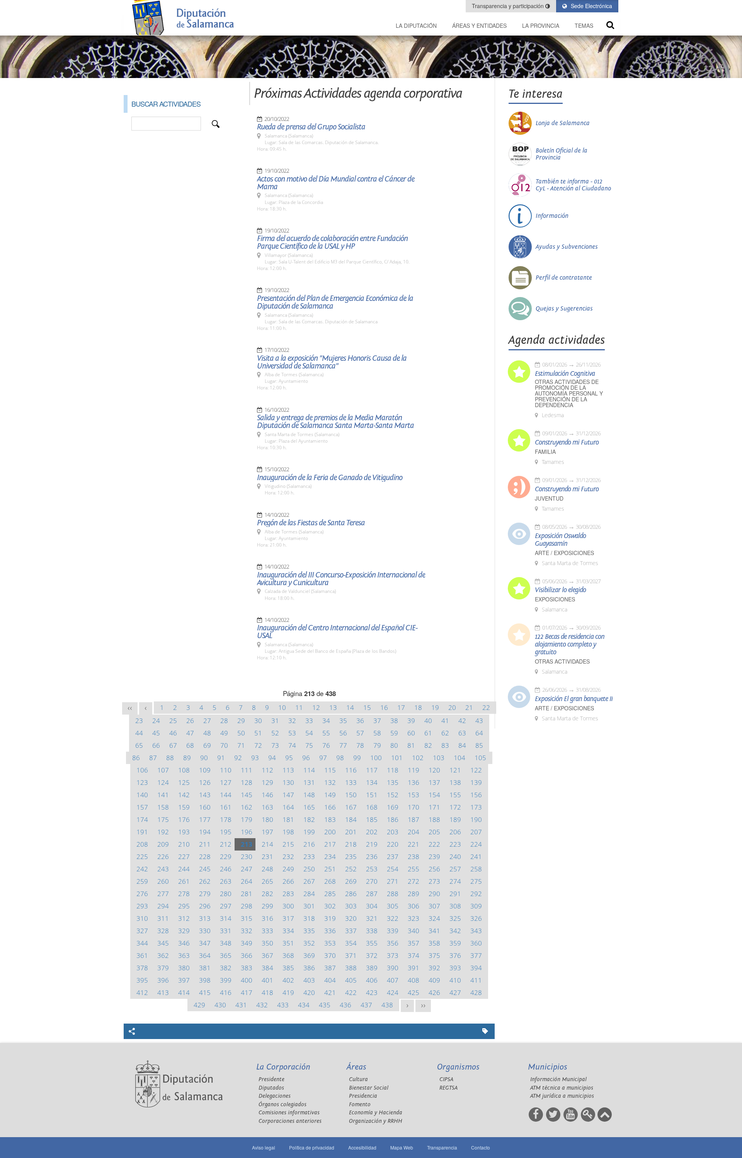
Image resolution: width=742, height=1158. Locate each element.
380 (184, 967)
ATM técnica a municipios (561, 1088)
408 (413, 980)
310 (142, 918)
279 (205, 893)
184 (351, 819)
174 (142, 819)
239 (434, 856)
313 (205, 918)
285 (330, 893)
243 (163, 868)
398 (205, 980)
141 (163, 794)
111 (246, 770)
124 (163, 782)
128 (246, 782)
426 (434, 992)
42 (462, 720)
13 (333, 707)
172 (455, 807)
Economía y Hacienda (375, 1112)
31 (275, 720)
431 (241, 1004)
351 (288, 943)
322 (392, 918)
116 (351, 770)
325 (455, 918)
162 (246, 807)
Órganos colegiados (282, 1104)
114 (309, 770)
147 (288, 794)
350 (267, 943)
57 (360, 732)
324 (434, 918)
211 (205, 844)
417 (246, 992)
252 (351, 868)
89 (187, 757)
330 (205, 930)
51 (258, 732)
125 (184, 782)
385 (288, 967)
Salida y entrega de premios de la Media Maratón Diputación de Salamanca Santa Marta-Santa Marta (335, 422)
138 (455, 782)
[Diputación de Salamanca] (185, 17)
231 (267, 856)
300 (288, 906)
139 (476, 782)
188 (434, 819)
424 (392, 992)
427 (455, 992)
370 (330, 955)
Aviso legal (263, 1147)
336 (330, 930)
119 (413, 770)
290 (434, 893)
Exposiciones (555, 599)
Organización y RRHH (375, 1121)
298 (246, 906)
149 (330, 794)
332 (246, 930)
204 (413, 831)
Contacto (480, 1147)
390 (392, 967)
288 (392, 893)
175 (163, 819)
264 (246, 881)
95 (289, 757)
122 (476, 770)
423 (372, 992)
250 (309, 868)
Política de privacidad (311, 1147)
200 (330, 831)
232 (288, 856)
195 (225, 831)
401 (267, 980)
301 (309, 906)
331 (225, 930)
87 (153, 757)
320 (351, 918)
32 (292, 720)
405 (351, 980)
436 (345, 1004)
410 (455, 980)
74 (292, 745)
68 (190, 745)
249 (288, 868)
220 (392, 844)
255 (413, 868)
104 (459, 757)
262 (205, 881)
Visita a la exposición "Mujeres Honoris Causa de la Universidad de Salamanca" (332, 362)
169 (392, 807)
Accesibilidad (362, 1147)
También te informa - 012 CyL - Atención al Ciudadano (573, 185)
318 (309, 918)
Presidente (271, 1079)
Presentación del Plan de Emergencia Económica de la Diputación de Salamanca (335, 302)
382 (225, 967)
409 (434, 980)
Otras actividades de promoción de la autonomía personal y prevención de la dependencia (569, 393)
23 (139, 720)
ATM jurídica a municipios (562, 1096)
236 (372, 856)
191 (142, 831)
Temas (584, 25)
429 (199, 1004)
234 (330, 856)
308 (455, 906)
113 (288, 770)
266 (288, 881)
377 (476, 955)
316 (267, 918)
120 (434, 770)
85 (479, 745)
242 (142, 868)
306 (413, 906)
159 (184, 807)
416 (225, 992)
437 (366, 1004)
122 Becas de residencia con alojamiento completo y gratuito (569, 644)
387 (330, 967)
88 (170, 757)
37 (377, 720)
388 (351, 967)
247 (246, 868)
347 (205, 943)
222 (434, 844)
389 (372, 967)
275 (476, 881)
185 (372, 819)
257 (455, 868)
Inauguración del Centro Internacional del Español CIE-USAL (337, 632)
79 (377, 745)
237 (392, 856)
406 (372, 980)
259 (142, 881)
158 (163, 807)
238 (413, 856)
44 (139, 732)
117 (372, 770)
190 (476, 819)
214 (267, 844)
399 (225, 980)
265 (267, 881)
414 (184, 992)
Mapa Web (401, 1147)
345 (163, 943)
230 (246, 856)
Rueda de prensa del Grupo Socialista (311, 127)
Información (552, 215)
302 (330, 906)
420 (309, 992)
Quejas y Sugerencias (564, 308)
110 (225, 770)
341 (434, 930)
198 (288, 831)
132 (330, 782)
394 (476, 967)
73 (275, 745)
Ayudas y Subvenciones (567, 246)
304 (372, 906)
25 (173, 720)
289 (413, 893)
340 (413, 930)
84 (462, 745)
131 (309, 782)
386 (309, 967)
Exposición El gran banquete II (574, 699)
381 (205, 967)
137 (434, 782)
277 (163, 893)
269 (351, 881)
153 (413, 794)
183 (330, 819)
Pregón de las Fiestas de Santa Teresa (311, 523)
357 (413, 943)
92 (238, 757)
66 (156, 745)
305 (392, 906)
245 (205, 868)
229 (225, 856)
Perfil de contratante (564, 277)
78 (360, 745)
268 (330, 881)
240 (455, 856)
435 (324, 1004)
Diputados (271, 1088)
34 (326, 720)
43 (479, 720)
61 (428, 732)
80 (394, 745)
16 (384, 707)
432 (262, 1004)
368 (288, 955)
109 (205, 770)
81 (411, 745)
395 (142, 980)
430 (220, 1004)
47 (190, 732)
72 (258, 745)
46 (173, 732)
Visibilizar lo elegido (560, 590)
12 (316, 707)
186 (392, 819)
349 (246, 943)
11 (299, 707)
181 (288, 819)
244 (184, 868)
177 (205, 819)
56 (343, 732)
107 (163, 770)
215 (288, 844)
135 (392, 782)
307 (434, 906)
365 (225, 955)
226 (163, 856)
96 (306, 757)
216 (309, 844)
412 (142, 992)
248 (267, 868)
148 (309, 794)
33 (309, 720)
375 (434, 955)
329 (184, 930)
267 (309, 881)
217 (330, 844)
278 (184, 893)
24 (156, 720)
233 (309, 856)
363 (184, 955)
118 (392, 770)
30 (258, 720)
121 (455, 770)
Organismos (458, 1067)
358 (434, 943)
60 (411, 732)
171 (434, 807)
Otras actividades (562, 661)
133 (351, 782)
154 (434, 794)
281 (246, 893)
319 (330, 918)
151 (372, 794)
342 (455, 930)
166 (330, 807)
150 (351, 794)
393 (455, 967)
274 (455, 881)
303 (351, 906)
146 (267, 794)
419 (288, 992)
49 (224, 732)
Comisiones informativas (289, 1112)
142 (184, 794)
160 (205, 807)
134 (372, 782)
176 (184, 819)
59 (394, 732)
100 (376, 757)
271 (392, 881)
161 (225, 807)
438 (387, 1004)
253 (372, 868)
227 (184, 856)
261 (184, 881)
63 (462, 732)
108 (184, 770)
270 (372, 881)
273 (434, 881)
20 (452, 707)
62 (445, 732)
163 (267, 807)
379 (163, 967)
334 (288, 930)
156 (476, 794)
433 (283, 1004)
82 (428, 745)
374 (413, 955)
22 (486, 707)
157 (142, 807)
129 (267, 782)
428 (476, 992)
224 (476, 844)
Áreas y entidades (479, 25)
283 (288, 893)
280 (225, 893)
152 (392, 794)
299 (267, 906)
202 (372, 831)
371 (351, 955)
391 (413, 967)
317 (288, 918)
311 (163, 918)
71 (241, 745)
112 (267, 770)
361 (142, 955)
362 (163, 955)
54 (309, 732)
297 (225, 906)
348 (225, 943)
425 (413, 992)
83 (445, 745)
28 (224, 720)
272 (413, 881)
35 (343, 720)
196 (246, 831)
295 (184, 906)
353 (330, 943)
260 (163, 881)
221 (413, 844)
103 (438, 757)
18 (418, 707)
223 (455, 844)
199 (309, 831)
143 (205, 794)
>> (423, 1005)
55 (326, 732)
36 (360, 720)
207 (476, 831)
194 (205, 831)
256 (434, 868)
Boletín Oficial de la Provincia (561, 154)
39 (411, 720)
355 (372, 943)
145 (246, 794)
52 (275, 732)
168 (372, 807)
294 (163, 906)
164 (288, 807)
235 (351, 856)
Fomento (360, 1104)
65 (139, 745)
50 (241, 732)
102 (418, 757)
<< (130, 708)
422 (351, 992)
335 (309, 930)
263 (225, 881)
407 (392, 980)
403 (309, 980)
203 (392, 831)
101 (397, 757)
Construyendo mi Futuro (567, 443)
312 (184, 918)
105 (480, 757)
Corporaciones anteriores (290, 1121)
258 (476, 868)
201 (351, 831)
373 (392, 955)
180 (267, 819)
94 (272, 757)
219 (372, 844)
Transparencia (442, 1147)
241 (476, 856)
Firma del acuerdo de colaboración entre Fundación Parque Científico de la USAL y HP (332, 242)
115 (330, 770)
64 (479, 732)
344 (142, 943)
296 (205, 906)
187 (413, 819)
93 (255, 757)
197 (267, 831)
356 (392, 943)
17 (401, 707)
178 (225, 819)
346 (184, 943)
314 (225, 918)
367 (267, 955)
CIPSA (446, 1079)
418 (267, 992)
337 (351, 930)
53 (292, 732)
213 (246, 844)
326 (476, 918)
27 (207, 720)
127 (225, 782)
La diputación (416, 25)
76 (326, 745)
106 (142, 770)
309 (476, 906)
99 (357, 757)
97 (323, 757)
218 (351, 844)
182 (309, 819)
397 (184, 980)
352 (309, 943)
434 (304, 1004)
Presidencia (363, 1096)
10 (282, 707)
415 (205, 992)
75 (309, 745)
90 (204, 757)
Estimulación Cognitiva (565, 374)
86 (136, 757)
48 (207, 732)
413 (163, 992)
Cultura (358, 1079)
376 (455, 955)
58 (377, 732)
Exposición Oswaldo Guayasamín (560, 540)
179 (246, 819)
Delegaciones (275, 1096)
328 (163, 930)
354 (351, 943)
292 (476, 893)
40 (428, 720)
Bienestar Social (368, 1088)
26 (190, 720)
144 (225, 794)
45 (156, 732)
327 (142, 930)
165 (309, 807)
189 (455, 819)
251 (330, 868)
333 (267, 930)
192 (163, 831)
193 (184, 831)
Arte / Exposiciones (564, 553)
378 (142, 967)
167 (351, 807)
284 (309, 893)
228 (205, 856)
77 (343, 745)
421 (330, 992)
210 (184, 844)
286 (351, 893)
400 (246, 980)
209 (163, 844)
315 (246, 918)
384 (267, 967)
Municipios (547, 1067)
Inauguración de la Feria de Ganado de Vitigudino (329, 478)
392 (434, 967)
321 (372, 918)
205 (434, 831)
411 (476, 980)
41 (445, 720)
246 (225, 868)
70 (224, 745)
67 (173, 745)
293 (142, 906)
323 (413, 918)
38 (394, 720)
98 (340, 757)
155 (455, 794)
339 (392, 930)
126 (205, 782)
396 (163, 980)
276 (142, 893)
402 (288, 980)
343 (476, 930)
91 (221, 757)
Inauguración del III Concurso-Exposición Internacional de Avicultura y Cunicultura (341, 579)
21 (469, 707)
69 (207, 745)
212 (225, 844)
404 (330, 980)
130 (288, 782)
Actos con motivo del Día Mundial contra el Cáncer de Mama (335, 183)
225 (142, 856)
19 (435, 707)
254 (392, 868)
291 (455, 893)
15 (367, 707)
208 (142, 844)
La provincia (540, 25)
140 (142, 794)
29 (241, 720)
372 (372, 955)
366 (246, 955)
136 (413, 782)
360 (476, 943)
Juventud (549, 498)
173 (476, 807)
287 (372, 893)
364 (205, 955)
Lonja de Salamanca (563, 123)
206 (455, 831)
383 (246, 967)
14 (350, 707)
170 (413, 807)
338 (372, 930)
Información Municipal (558, 1079)
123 (142, 782)
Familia (545, 452)
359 (455, 943)
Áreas (356, 1067)
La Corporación (283, 1067)
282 (267, 893)
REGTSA (448, 1088)
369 (309, 955)
